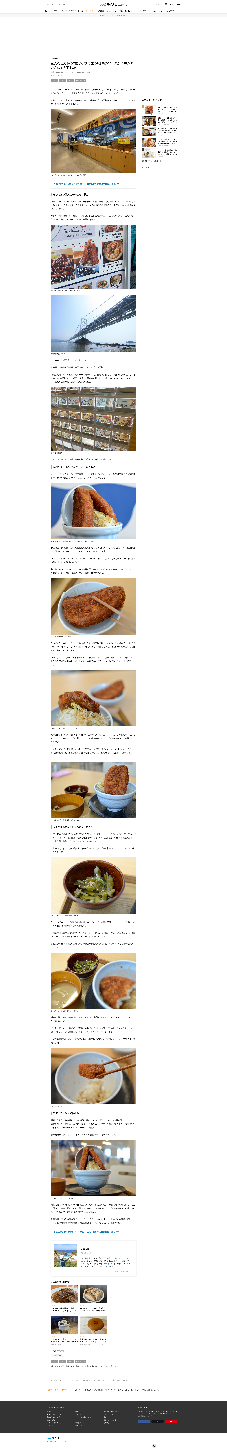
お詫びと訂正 (108, 1423)
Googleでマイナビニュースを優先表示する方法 (113, 15)
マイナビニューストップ (54, 1380)
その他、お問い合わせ (54, 1423)
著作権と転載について (54, 1414)
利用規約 (78, 1411)
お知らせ (50, 1411)
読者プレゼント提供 (53, 1417)
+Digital (64, 11)
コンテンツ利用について (83, 1417)
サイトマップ (79, 1414)
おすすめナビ (157, 11)
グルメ (78, 1380)
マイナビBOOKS (169, 11)
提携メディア (108, 1417)
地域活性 (128, 11)
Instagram (108, 1264)
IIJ (135, 11)
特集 (121, 11)
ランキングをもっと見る (150, 161)
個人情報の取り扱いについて (113, 1411)
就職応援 (101, 11)
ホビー (115, 11)
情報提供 (78, 1423)
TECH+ (56, 11)
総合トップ (48, 11)
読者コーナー (147, 11)
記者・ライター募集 (110, 1420)
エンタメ (108, 11)
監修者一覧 (78, 1426)
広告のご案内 (51, 1420)
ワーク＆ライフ (91, 11)
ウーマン (81, 11)
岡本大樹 (59, 75)
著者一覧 (50, 1426)
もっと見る (145, 167)
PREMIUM (72, 11)
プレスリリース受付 (110, 1414)
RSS (76, 1420)
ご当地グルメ (117, 1258)
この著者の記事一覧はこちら (123, 1271)
